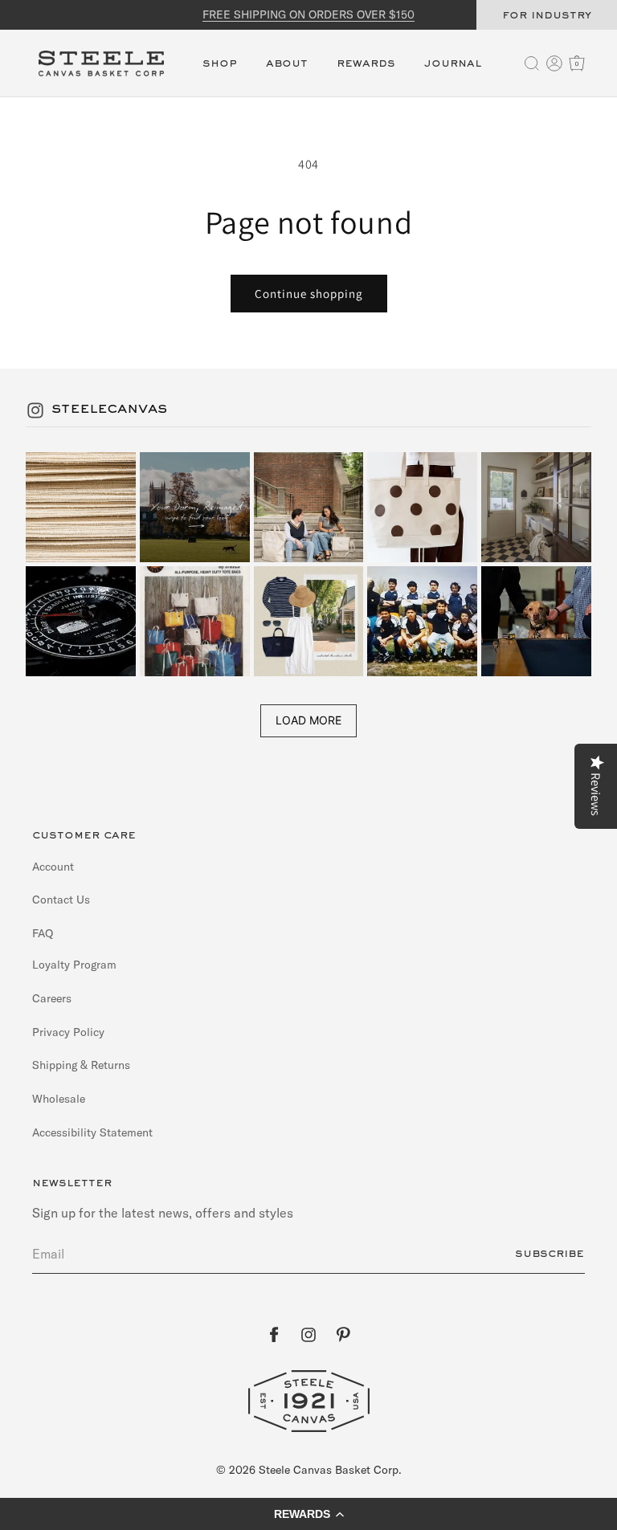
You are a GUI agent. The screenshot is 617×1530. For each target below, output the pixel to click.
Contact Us (61, 899)
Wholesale (58, 1098)
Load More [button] (308, 720)
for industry (546, 15)
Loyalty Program (74, 965)
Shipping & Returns (81, 1065)
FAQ (42, 933)
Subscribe (549, 1253)
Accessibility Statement (92, 1132)
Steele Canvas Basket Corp (328, 1470)
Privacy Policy (68, 1032)
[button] (219, 73)
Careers (52, 998)
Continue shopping (309, 293)
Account (53, 867)
